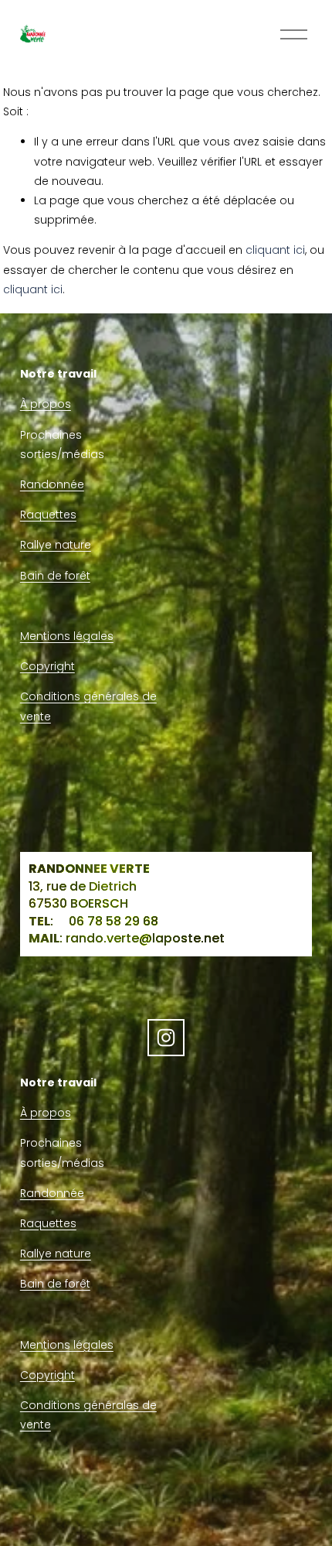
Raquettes (48, 514)
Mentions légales (66, 636)
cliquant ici (275, 250)
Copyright (47, 666)
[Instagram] (166, 1037)
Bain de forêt (55, 575)
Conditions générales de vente (88, 706)
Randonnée (52, 484)
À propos (45, 404)
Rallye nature (55, 544)
